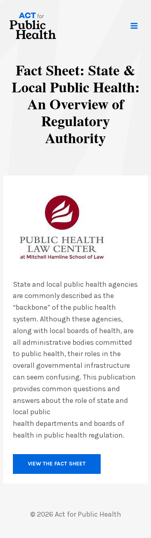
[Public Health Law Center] (73, 227)
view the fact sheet (57, 463)
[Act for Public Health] (33, 26)
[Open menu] (133, 25)
